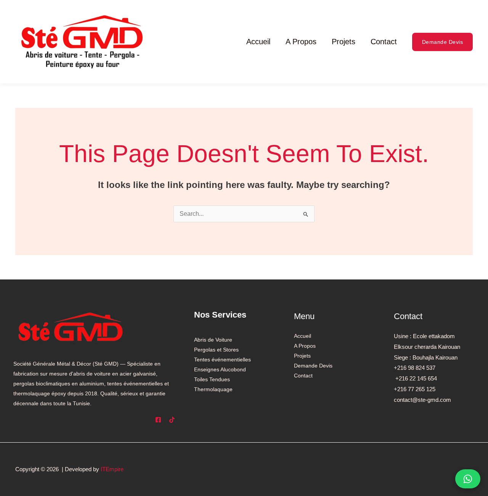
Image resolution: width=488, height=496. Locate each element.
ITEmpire (112, 469)
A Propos (301, 41)
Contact (384, 41)
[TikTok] (172, 420)
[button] (442, 42)
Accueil (258, 41)
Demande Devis (313, 366)
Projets (343, 41)
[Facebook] (158, 420)
